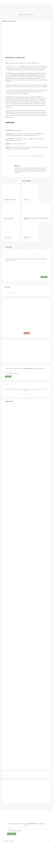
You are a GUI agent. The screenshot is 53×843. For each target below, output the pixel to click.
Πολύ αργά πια (27, 199)
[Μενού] (3, 1)
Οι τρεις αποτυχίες (8, 237)
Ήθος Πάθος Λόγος (27, 237)
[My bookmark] (26, 10)
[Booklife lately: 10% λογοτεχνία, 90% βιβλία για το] (15, 324)
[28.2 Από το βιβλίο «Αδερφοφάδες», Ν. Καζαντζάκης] (37, 309)
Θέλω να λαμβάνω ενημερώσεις (12, 373)
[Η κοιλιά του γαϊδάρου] (11, 210)
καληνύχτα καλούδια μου (20, 155)
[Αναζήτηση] (49, 1)
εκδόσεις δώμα (11, 155)
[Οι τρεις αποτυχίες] (11, 228)
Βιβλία (25, 201)
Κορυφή (49, 840)
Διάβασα (7, 59)
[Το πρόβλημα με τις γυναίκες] (11, 191)
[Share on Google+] (46, 158)
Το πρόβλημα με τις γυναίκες (10, 199)
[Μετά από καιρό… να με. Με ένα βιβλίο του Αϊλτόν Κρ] (37, 324)
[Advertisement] (26, 351)
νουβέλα (38, 155)
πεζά (41, 155)
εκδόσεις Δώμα (16, 66)
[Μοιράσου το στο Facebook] (42, 158)
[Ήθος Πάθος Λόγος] (30, 228)
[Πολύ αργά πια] (30, 191)
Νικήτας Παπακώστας (31, 155)
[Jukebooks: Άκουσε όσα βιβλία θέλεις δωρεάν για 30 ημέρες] (36, 210)
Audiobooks (26, 220)
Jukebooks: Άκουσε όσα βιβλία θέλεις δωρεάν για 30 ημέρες (36, 218)
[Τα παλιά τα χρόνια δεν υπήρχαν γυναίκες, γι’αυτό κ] (15, 309)
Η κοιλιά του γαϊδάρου (9, 218)
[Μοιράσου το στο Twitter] (44, 158)
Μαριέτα (17, 165)
